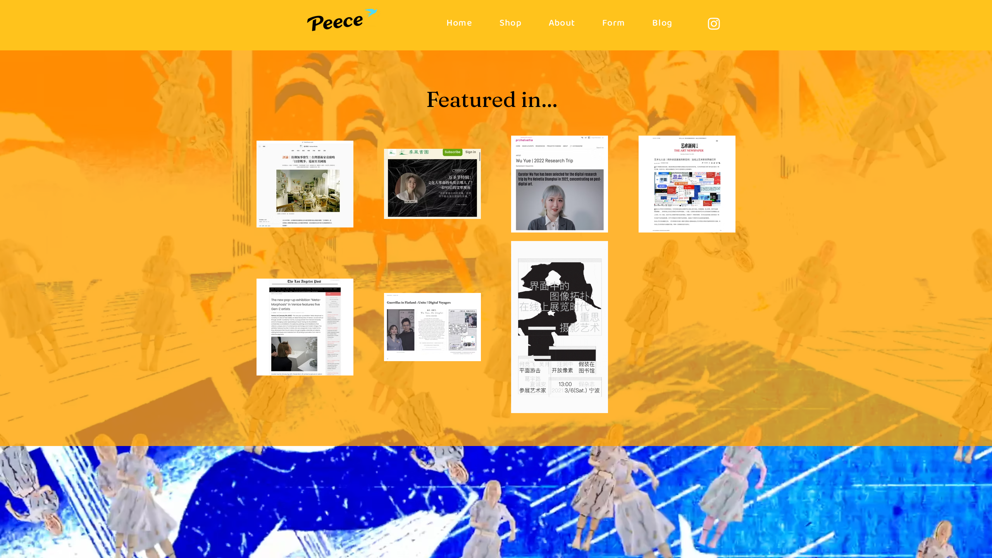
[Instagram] (714, 23)
